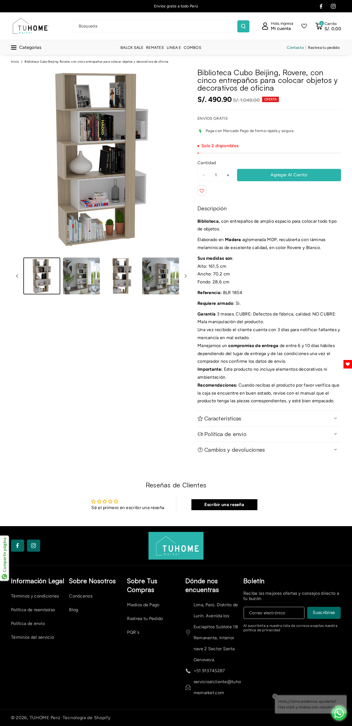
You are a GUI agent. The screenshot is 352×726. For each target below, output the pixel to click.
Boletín (254, 581)
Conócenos (80, 596)
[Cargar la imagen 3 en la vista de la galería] (121, 276)
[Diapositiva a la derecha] (186, 276)
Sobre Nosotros (92, 581)
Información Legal (37, 581)
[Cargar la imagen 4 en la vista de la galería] (160, 276)
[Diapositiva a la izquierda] (17, 276)
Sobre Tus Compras (142, 585)
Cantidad (206, 162)
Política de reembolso (33, 609)
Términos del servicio (32, 637)
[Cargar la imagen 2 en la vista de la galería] (81, 276)
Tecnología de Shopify (87, 717)
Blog (73, 609)
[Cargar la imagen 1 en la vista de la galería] (41, 276)
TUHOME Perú (45, 717)
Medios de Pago (143, 604)
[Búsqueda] (243, 26)
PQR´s (133, 632)
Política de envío (28, 623)
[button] (328, 26)
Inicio (15, 61)
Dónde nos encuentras (202, 585)
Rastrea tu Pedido (145, 618)
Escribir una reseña (224, 504)
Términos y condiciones (35, 596)
